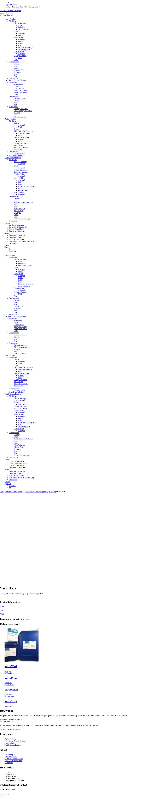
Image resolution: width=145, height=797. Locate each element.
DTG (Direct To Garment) (23, 131)
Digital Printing (10, 119)
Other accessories (20, 117)
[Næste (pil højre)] (3, 796)
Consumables (14, 62)
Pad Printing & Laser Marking (15, 80)
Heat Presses (18, 145)
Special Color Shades (16, 229)
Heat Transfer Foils (16, 156)
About (7, 233)
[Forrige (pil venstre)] (1, 796)
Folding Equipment (20, 143)
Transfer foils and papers (22, 219)
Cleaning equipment (21, 109)
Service (7, 223)
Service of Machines (16, 225)
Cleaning (17, 64)
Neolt (20, 127)
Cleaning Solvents (20, 98)
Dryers (16, 31)
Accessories (13, 78)
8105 (2, 614)
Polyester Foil (18, 70)
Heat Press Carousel (21, 147)
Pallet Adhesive (19, 209)
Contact (7, 245)
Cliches (16, 101)
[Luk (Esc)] (8, 794)
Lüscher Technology (25, 47)
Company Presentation (17, 235)
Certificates (13, 243)
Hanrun (21, 139)
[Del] (5, 794)
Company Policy (15, 237)
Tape (15, 76)
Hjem (2, 492)
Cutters (16, 123)
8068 (2, 606)
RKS (20, 58)
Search (2, 13)
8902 (2, 610)
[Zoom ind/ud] (1, 794)
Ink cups (17, 113)
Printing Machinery (20, 23)
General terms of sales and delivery (21, 241)
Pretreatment (18, 149)
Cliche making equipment (23, 111)
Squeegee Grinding (20, 56)
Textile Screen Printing (13, 158)
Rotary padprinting (20, 90)
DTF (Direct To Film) (21, 137)
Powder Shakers (19, 174)
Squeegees (17, 72)
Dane (20, 43)
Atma (20, 25)
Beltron (20, 35)
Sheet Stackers (19, 52)
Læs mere (8, 671)
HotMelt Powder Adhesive (23, 202)
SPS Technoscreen (24, 29)
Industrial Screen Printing (14, 492)
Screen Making (19, 37)
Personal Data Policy (16, 239)
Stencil (16, 74)
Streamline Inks (19, 154)
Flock (16, 200)
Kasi (19, 45)
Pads (15, 105)
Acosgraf (21, 33)
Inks (15, 66)
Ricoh (20, 135)
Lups (15, 115)
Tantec (16, 60)
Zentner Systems (24, 50)
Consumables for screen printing (36, 492)
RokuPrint (21, 27)
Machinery (13, 21)
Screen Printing (10, 19)
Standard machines (20, 92)
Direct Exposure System (26, 186)
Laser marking (19, 88)
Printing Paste (18, 211)
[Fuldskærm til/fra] (3, 794)
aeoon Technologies (25, 133)
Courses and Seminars (17, 231)
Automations (18, 84)
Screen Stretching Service (18, 227)
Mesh (16, 68)
